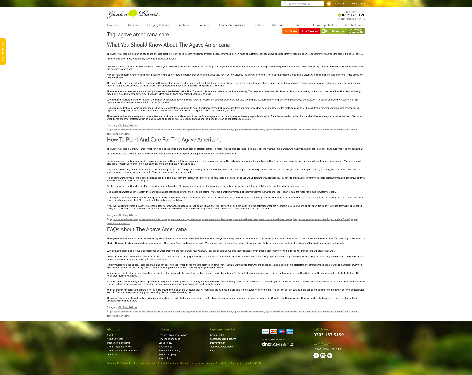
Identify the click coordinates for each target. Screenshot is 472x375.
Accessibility (165, 358)
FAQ (212, 350)
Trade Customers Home (118, 342)
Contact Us (112, 354)
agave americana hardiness (217, 129)
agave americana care (125, 129)
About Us (111, 335)
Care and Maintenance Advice (173, 335)
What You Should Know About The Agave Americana (168, 44)
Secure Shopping (167, 354)
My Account (358, 3)
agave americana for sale (153, 129)
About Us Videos (115, 338)
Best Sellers (291, 31)
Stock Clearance (310, 31)
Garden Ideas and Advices (120, 346)
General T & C (217, 335)
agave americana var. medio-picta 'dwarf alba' (324, 129)
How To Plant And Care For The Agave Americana (164, 139)
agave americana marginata (248, 129)
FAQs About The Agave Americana (147, 229)
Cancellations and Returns (223, 338)
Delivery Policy (217, 342)
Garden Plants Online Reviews (122, 350)
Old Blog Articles (127, 125)
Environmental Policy (169, 350)
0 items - (341, 3)
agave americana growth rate (184, 129)
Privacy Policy (165, 346)
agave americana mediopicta (281, 129)
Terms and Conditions (169, 338)
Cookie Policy (165, 342)
